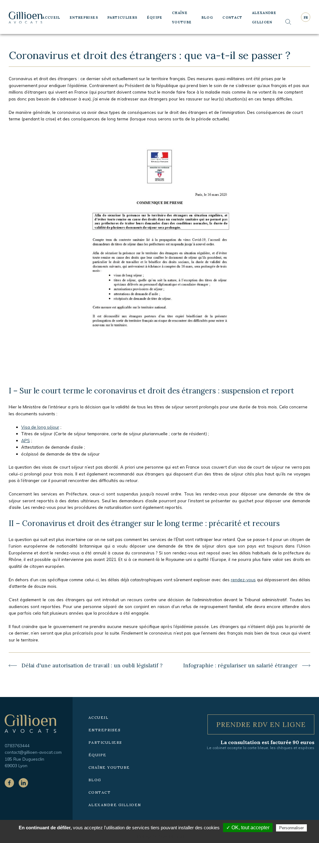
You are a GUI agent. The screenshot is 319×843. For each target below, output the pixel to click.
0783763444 (17, 745)
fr (306, 17)
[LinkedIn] (23, 782)
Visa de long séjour (40, 427)
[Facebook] (9, 782)
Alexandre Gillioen (264, 17)
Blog (207, 17)
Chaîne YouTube (182, 17)
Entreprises (84, 17)
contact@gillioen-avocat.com (33, 752)
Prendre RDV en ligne (261, 724)
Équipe (155, 17)
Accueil (51, 17)
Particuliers (122, 17)
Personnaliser (291, 828)
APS (25, 440)
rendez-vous (243, 579)
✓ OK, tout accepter (247, 827)
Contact (232, 17)
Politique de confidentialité (162, 836)
